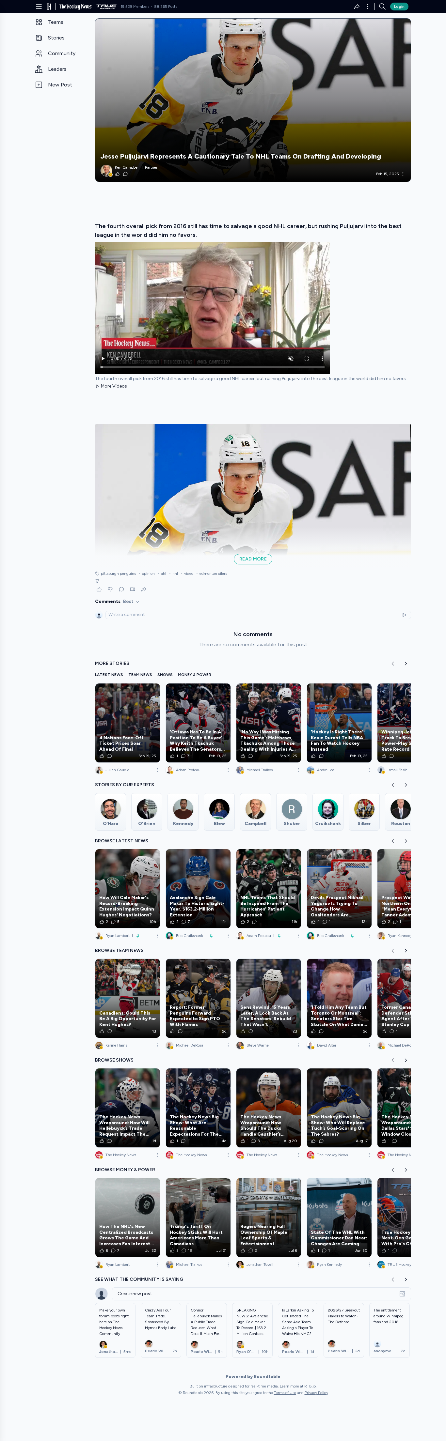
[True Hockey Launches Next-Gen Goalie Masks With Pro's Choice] (409, 1217)
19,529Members (134, 6)
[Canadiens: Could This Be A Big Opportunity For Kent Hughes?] (127, 998)
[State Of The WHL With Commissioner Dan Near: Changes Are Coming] (339, 1217)
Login (399, 6)
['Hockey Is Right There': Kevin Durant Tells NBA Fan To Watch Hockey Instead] (339, 722)
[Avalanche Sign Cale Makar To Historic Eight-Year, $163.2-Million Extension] (198, 888)
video (187, 573)
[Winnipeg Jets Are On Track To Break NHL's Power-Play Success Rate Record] (409, 722)
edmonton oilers (211, 573)
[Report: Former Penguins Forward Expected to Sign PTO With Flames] (198, 998)
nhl (173, 573)
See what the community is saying (139, 1279)
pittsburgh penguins (118, 573)
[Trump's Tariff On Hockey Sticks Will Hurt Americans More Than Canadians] (198, 1217)
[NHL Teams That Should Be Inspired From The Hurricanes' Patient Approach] (268, 888)
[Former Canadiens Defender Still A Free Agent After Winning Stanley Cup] (409, 998)
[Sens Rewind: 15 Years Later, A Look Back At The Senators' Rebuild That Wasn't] (268, 998)
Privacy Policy (316, 1392)
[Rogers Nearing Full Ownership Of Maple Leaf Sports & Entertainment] (268, 1217)
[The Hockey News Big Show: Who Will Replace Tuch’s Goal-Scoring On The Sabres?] (339, 1107)
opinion (146, 573)
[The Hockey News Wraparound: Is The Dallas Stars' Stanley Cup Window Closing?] (409, 1107)
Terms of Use (285, 1392)
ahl (161, 573)
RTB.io (310, 1386)
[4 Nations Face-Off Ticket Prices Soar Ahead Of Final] (127, 722)
